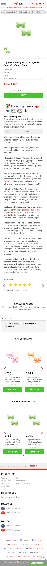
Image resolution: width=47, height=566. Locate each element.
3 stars (20, 284)
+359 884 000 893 (36, 7)
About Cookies (6, 486)
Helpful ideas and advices (10, 497)
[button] (42, 369)
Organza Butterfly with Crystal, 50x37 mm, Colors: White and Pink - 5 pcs (12, 379)
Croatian (36, 544)
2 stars (15, 284)
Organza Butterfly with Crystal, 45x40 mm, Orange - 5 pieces (34, 379)
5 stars (29, 284)
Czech (9, 548)
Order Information (22, 481)
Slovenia (36, 552)
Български (13, 540)
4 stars (24, 284)
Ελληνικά (26, 540)
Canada (38, 557)
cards (31, 181)
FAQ (17, 478)
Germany (13, 544)
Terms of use (5, 483)
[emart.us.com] (15, 4)
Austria (25, 544)
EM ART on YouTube (13, 513)
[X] (2, 562)
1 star (11, 284)
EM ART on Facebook (13, 508)
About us (4, 478)
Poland (13, 552)
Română (38, 540)
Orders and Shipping (23, 483)
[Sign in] (37, 3)
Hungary (20, 548)
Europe (31, 548)
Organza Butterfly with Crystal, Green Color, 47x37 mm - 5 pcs (12, 442)
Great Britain (25, 557)
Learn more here (10, 564)
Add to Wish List (11, 78)
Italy (41, 548)
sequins (26, 209)
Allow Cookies (37, 563)
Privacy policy (6, 481)
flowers (7, 181)
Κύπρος (12, 557)
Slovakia (24, 552)
